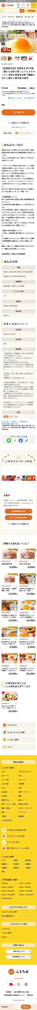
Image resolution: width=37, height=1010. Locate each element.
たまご (20, 21)
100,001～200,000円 (25, 891)
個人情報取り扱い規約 (21, 992)
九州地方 (28, 868)
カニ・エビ (21, 779)
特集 (33, 17)
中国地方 (4, 868)
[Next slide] (35, 17)
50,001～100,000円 (8, 891)
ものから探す (11, 21)
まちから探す (5, 421)
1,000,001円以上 (7, 898)
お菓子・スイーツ (24, 792)
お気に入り (23, 7)
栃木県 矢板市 (7, 64)
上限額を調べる (30, 98)
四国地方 (16, 868)
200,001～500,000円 (8, 894)
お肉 (19, 775)
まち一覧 (27, 17)
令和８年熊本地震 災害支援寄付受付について (19, 1)
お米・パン (5, 775)
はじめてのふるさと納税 (9, 912)
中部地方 (16, 864)
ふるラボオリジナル (24, 771)
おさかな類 (5, 784)
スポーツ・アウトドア (25, 808)
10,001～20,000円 (25, 883)
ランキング (11, 17)
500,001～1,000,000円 (26, 894)
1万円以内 (5, 883)
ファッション (22, 812)
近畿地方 (28, 864)
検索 (22, 11)
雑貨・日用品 (6, 808)
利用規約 (9, 992)
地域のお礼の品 (23, 804)
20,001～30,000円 (7, 887)
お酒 (19, 788)
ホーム (3, 21)
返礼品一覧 (19, 17)
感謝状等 (21, 816)
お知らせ (4, 937)
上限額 (18, 7)
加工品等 (4, 796)
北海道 (16, 860)
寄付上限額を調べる (8, 916)
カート (28, 7)
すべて (4, 771)
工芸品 (4, 816)
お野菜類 (21, 784)
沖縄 (3, 871)
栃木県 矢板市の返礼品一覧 (9, 423)
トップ (4, 17)
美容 (3, 812)
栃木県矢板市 (23, 421)
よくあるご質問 (6, 933)
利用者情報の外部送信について (14, 995)
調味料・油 (5, 800)
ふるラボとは (6, 929)
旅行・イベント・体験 (8, 804)
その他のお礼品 (6, 820)
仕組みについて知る (16, 98)
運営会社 (30, 995)
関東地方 (14, 421)
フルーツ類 (5, 779)
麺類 (19, 796)
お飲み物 (4, 792)
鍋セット (21, 800)
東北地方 (28, 860)
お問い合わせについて (18, 127)
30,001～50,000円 (25, 887)
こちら (28, 93)
